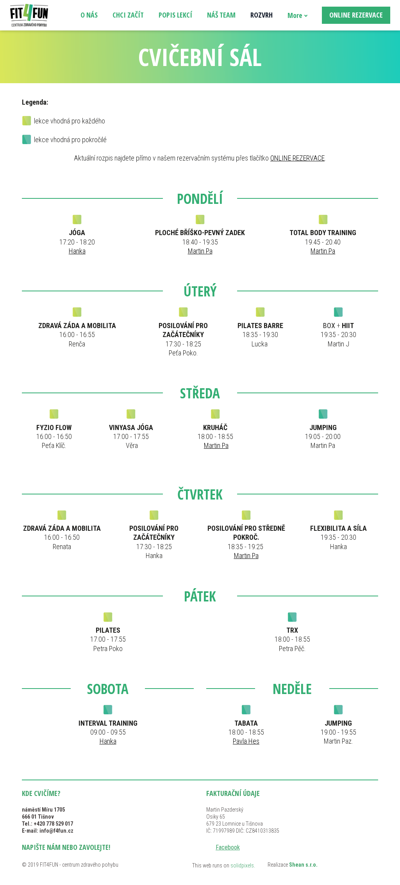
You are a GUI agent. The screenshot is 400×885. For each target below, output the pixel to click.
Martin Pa (200, 251)
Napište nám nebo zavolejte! (66, 847)
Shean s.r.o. (303, 865)
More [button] (295, 15)
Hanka (77, 251)
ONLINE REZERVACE (297, 158)
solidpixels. (242, 865)
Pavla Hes (246, 741)
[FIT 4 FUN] (29, 15)
